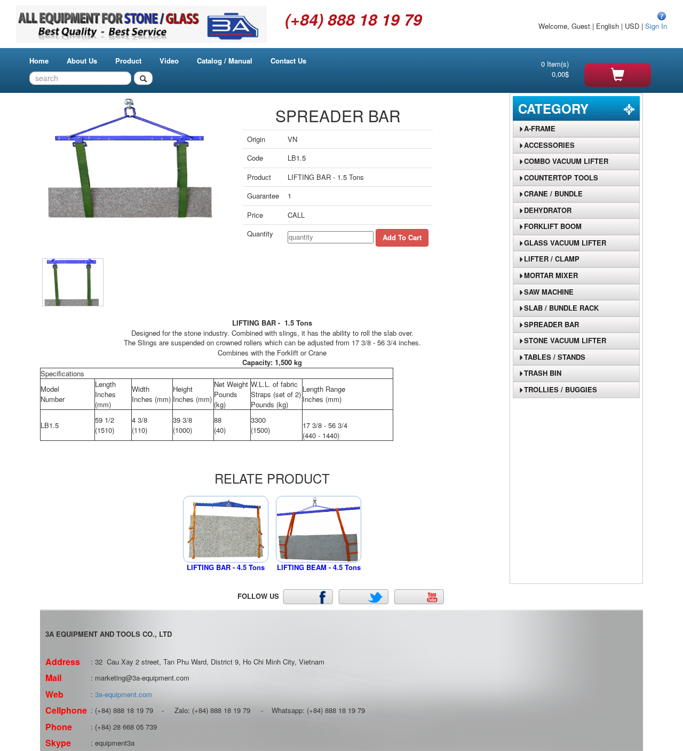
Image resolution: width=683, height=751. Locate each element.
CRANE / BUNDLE (553, 193)
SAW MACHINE (549, 292)
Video (169, 61)
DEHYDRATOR (547, 210)
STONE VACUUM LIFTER (565, 340)
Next (244, 185)
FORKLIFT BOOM (553, 226)
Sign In (656, 26)
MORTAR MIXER (551, 275)
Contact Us (288, 61)
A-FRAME (539, 128)
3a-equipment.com (123, 694)
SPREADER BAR (551, 324)
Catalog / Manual (224, 61)
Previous (26, 185)
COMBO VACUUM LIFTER (566, 161)
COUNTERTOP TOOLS (561, 177)
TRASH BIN (542, 373)
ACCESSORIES (549, 145)
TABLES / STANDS (554, 357)
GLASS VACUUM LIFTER (565, 243)
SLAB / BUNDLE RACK (561, 308)
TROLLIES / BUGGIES (560, 389)
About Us (82, 61)
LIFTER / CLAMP (551, 259)
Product (128, 61)
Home (39, 61)
